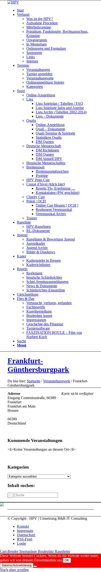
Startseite (33, 381)
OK (67, 560)
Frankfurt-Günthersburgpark (38, 365)
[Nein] (35, 566)
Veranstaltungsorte (56, 381)
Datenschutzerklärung (16, 565)
